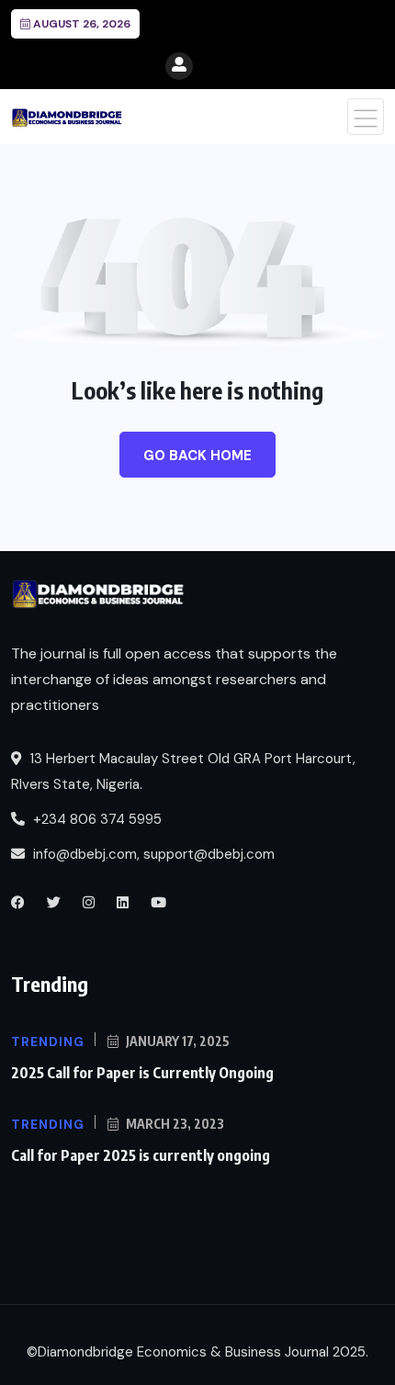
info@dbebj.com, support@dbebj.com (154, 854)
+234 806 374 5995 (95, 819)
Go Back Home (197, 455)
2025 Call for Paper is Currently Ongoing (142, 1073)
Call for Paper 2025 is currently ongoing (140, 1155)
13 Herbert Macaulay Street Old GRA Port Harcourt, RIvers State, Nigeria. (183, 771)
